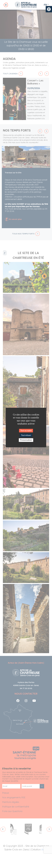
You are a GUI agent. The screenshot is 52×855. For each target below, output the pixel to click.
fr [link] (45, 4)
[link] (49, 9)
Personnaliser (26, 440)
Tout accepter (26, 431)
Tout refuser (26, 435)
